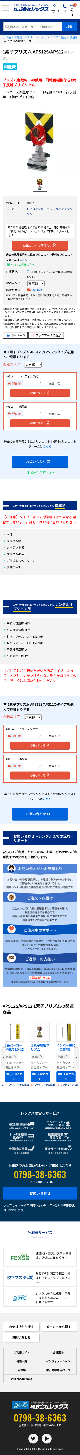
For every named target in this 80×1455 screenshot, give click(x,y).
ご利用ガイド (22, 1352)
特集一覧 (21, 1361)
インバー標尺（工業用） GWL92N (65, 1047)
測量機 (74, 37)
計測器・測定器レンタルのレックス (24, 37)
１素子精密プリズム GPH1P (40, 1047)
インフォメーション (58, 1361)
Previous (4, 1057)
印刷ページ (18, 335)
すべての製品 (58, 37)
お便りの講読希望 (21, 1379)
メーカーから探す (58, 1326)
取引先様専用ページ (58, 1370)
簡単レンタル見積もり (37, 245)
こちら (23, 259)
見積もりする (38, 393)
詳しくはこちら (14, 1076)
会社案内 (58, 1352)
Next (76, 1057)
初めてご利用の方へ (23, 264)
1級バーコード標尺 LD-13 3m (14, 1047)
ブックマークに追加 (48, 335)
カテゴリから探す (21, 1326)
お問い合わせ (36, 461)
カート (73, 10)
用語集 (22, 1370)
